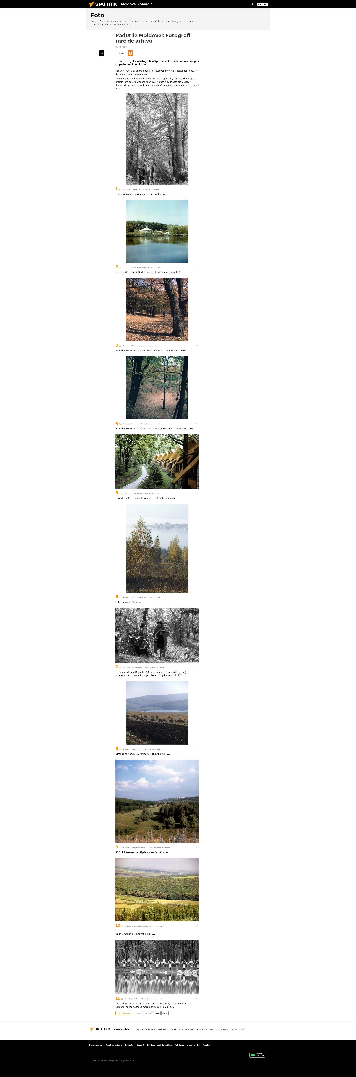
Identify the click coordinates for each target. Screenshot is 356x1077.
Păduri (156, 1013)
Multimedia (137, 1013)
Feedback (207, 1045)
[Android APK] (257, 1055)
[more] (197, 189)
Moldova (126, 1013)
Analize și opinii (205, 1029)
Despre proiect (95, 1045)
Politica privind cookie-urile (187, 1045)
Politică (139, 1029)
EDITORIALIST (222, 1029)
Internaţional (186, 1029)
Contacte (129, 1045)
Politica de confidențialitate (159, 1045)
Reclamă (140, 1045)
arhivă (165, 1013)
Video (234, 1029)
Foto (118, 1013)
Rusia (173, 1029)
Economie (163, 1029)
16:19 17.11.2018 (121, 47)
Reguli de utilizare (114, 1045)
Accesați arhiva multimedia (149, 189)
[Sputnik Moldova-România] (104, 7)
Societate (150, 1029)
